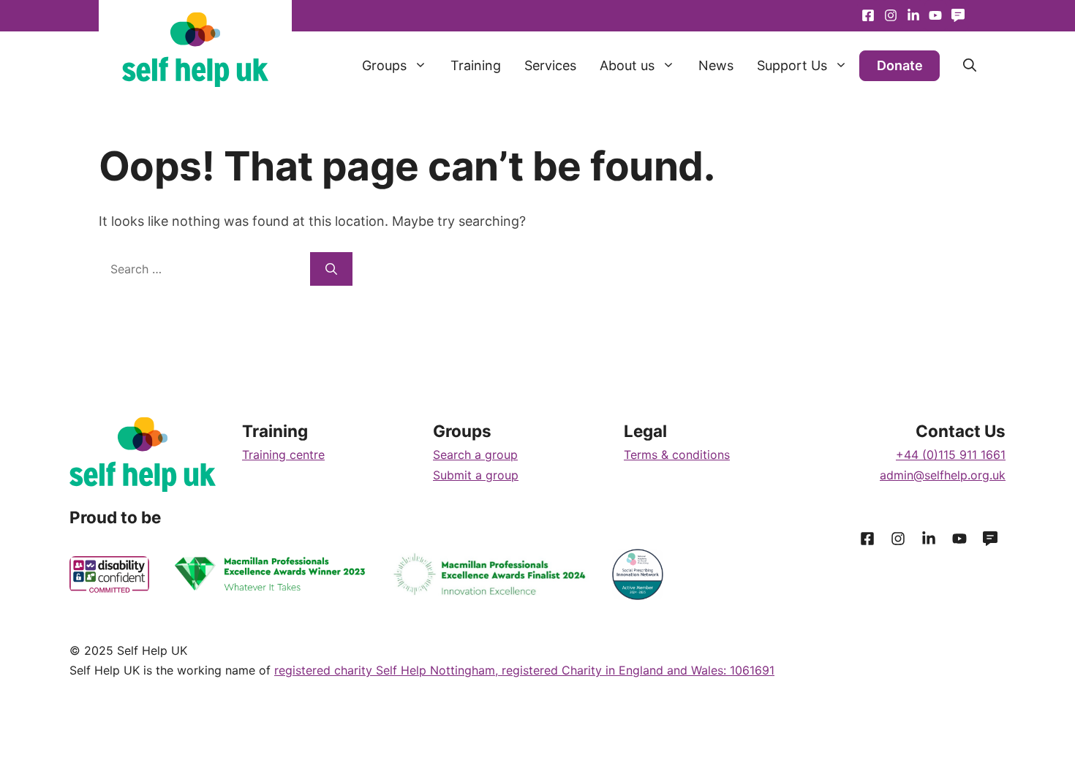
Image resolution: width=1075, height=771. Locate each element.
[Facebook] (868, 15)
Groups (384, 65)
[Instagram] (891, 15)
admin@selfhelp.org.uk (943, 475)
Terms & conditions (677, 454)
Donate (900, 65)
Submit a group (475, 475)
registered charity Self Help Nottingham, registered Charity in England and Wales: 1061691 (524, 670)
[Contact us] (957, 15)
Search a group (475, 454)
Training (475, 65)
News (715, 65)
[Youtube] (913, 15)
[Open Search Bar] (958, 66)
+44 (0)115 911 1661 (951, 454)
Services (550, 65)
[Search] (331, 269)
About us (627, 65)
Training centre (283, 454)
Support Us (792, 65)
